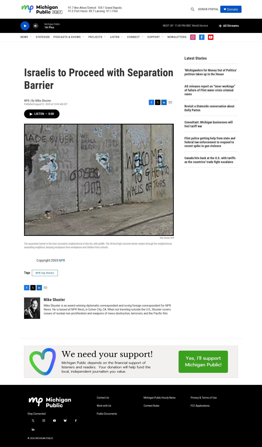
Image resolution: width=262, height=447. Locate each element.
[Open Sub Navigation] (30, 37)
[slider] (41, 26)
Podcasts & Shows (67, 37)
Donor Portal (208, 9)
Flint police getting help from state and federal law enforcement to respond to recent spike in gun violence (209, 142)
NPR (62, 260)
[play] (25, 26)
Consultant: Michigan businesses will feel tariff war (208, 124)
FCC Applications (200, 405)
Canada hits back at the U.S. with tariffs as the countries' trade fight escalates (209, 160)
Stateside (43, 37)
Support (153, 37)
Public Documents (107, 413)
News (24, 37)
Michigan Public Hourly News (160, 397)
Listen (114, 37)
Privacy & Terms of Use (204, 397)
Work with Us (104, 405)
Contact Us (103, 397)
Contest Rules (151, 405)
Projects (95, 37)
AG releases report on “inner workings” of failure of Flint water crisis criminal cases (209, 90)
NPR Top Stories (45, 272)
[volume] (36, 26)
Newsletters (177, 37)
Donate (232, 9)
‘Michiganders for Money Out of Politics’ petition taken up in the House (210, 72)
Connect (133, 37)
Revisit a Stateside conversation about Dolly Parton (209, 108)
